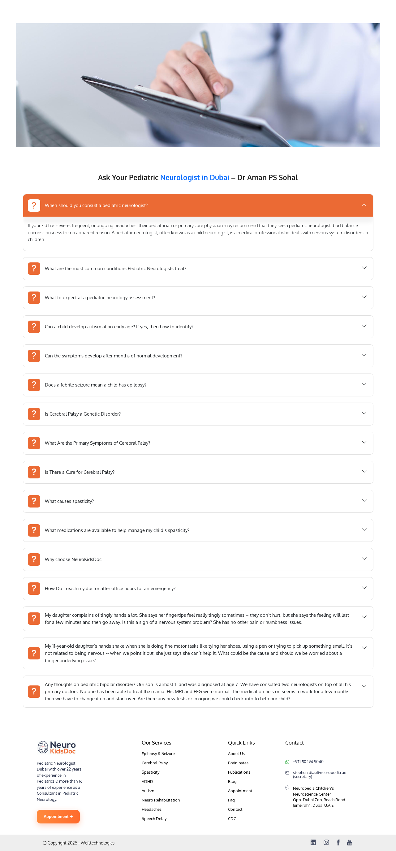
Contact (235, 809)
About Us (236, 753)
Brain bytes (238, 762)
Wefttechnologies (97, 842)
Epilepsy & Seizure (158, 753)
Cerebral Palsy (155, 762)
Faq (231, 799)
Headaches (151, 809)
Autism (148, 790)
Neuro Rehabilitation (161, 799)
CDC (232, 818)
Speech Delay (154, 818)
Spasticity (150, 772)
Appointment (58, 817)
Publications (239, 772)
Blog (232, 781)
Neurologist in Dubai (194, 177)
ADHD (147, 781)
